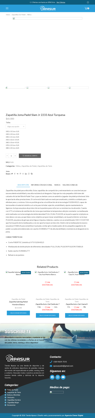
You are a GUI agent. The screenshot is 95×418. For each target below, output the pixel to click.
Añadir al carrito (31, 156)
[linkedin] (25, 174)
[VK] (17, 174)
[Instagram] (57, 377)
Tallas (8, 122)
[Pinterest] (20, 174)
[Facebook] (14, 174)
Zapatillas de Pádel (18, 15)
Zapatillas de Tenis (44, 166)
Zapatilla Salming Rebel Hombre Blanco (18, 303)
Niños (29, 15)
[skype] (31, 174)
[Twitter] (12, 174)
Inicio (8, 15)
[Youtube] (63, 377)
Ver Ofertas (61, 2)
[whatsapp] (28, 174)
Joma (8, 171)
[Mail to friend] (23, 174)
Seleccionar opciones (18, 313)
